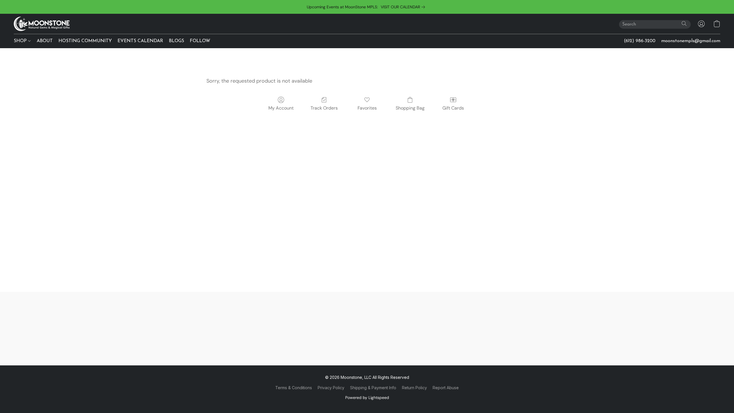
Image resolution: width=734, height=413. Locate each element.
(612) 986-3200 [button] (639, 41)
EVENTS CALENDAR (140, 41)
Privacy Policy (331, 387)
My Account (281, 108)
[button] (42, 24)
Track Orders (324, 108)
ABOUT (45, 41)
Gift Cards (453, 108)
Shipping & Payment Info (373, 387)
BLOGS (176, 41)
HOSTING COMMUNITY (85, 41)
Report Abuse (446, 387)
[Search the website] (684, 24)
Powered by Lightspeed (367, 397)
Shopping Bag (410, 108)
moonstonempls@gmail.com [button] (690, 41)
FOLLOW (200, 41)
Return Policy (414, 387)
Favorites (367, 108)
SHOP (21, 41)
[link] (404, 6)
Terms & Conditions (293, 387)
